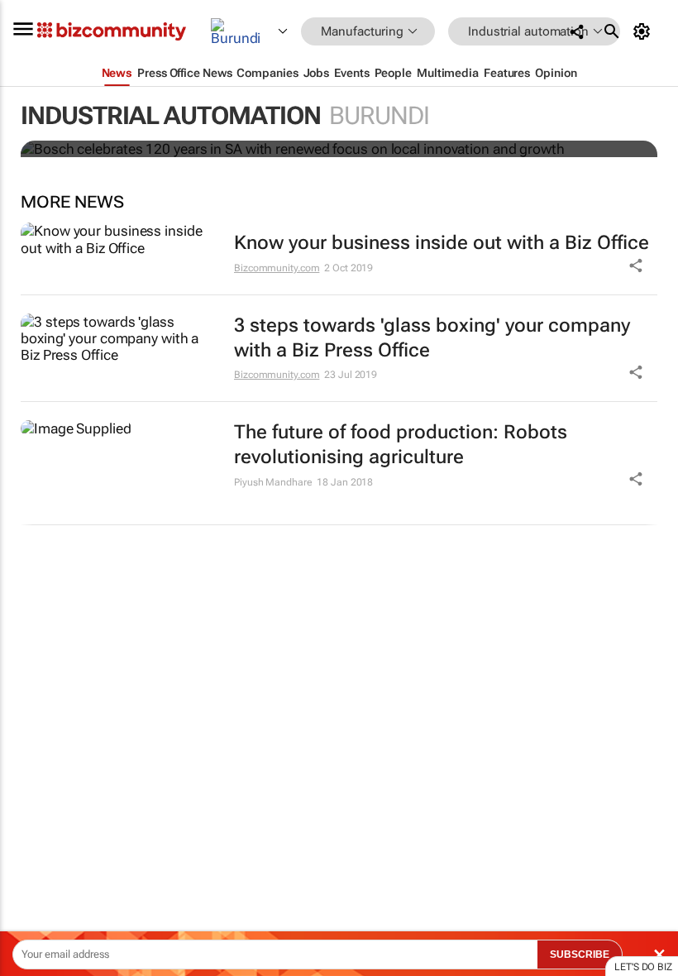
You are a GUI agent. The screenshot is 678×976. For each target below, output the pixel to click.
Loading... (31, 773)
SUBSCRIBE (579, 954)
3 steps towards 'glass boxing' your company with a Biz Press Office (432, 337)
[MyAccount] (644, 31)
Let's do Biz (643, 967)
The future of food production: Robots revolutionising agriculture (400, 444)
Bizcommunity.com (276, 268)
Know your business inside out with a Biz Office (441, 243)
